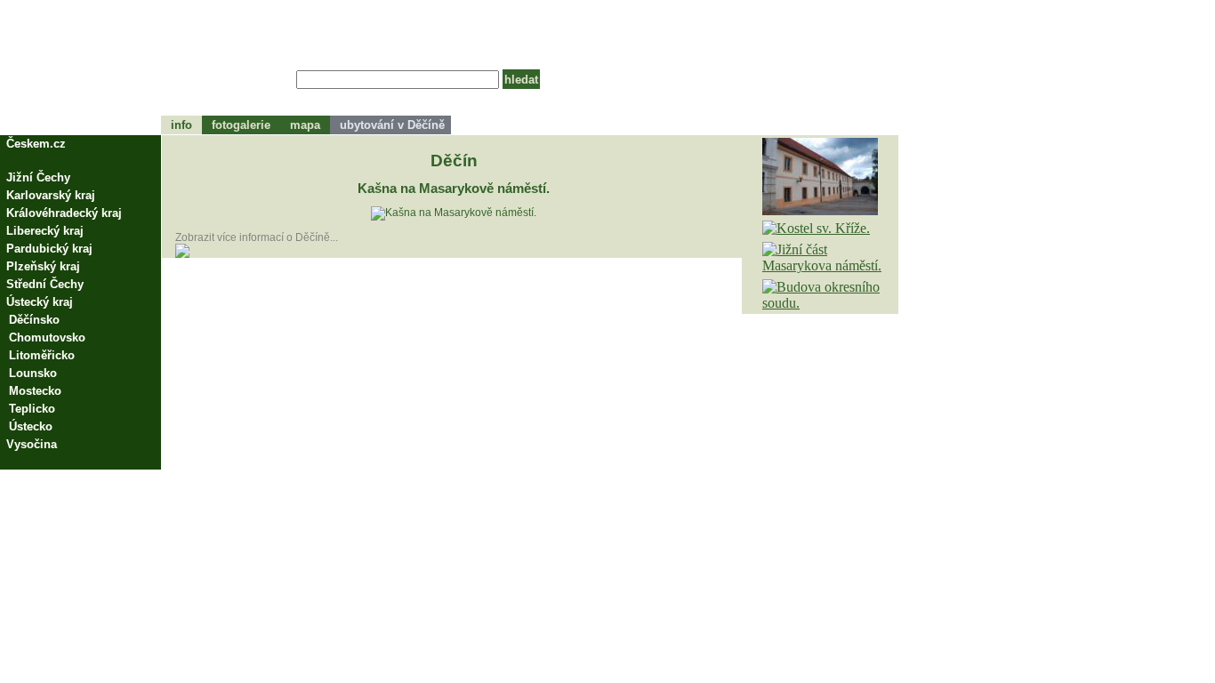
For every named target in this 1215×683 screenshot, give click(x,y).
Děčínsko (34, 319)
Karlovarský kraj (50, 195)
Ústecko (30, 426)
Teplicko (32, 408)
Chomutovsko (47, 337)
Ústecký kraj (39, 302)
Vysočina (31, 444)
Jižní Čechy (38, 177)
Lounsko (33, 373)
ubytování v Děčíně (390, 125)
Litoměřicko (42, 355)
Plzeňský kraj (43, 266)
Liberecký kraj (45, 230)
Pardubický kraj (49, 248)
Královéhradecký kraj (64, 213)
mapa (305, 125)
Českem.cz (36, 143)
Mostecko (35, 391)
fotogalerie (241, 125)
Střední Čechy (45, 284)
